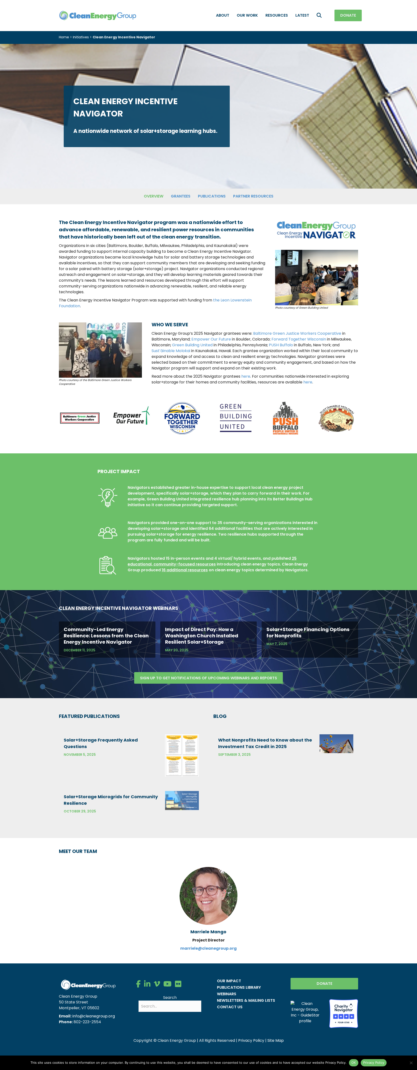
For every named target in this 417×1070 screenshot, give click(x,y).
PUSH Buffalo (281, 345)
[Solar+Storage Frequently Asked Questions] (182, 755)
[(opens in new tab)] (80, 418)
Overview (153, 196)
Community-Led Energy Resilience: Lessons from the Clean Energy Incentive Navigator (106, 635)
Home (64, 37)
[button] (320, 15)
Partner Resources (253, 196)
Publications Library (239, 987)
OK (353, 1062)
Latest (302, 15)
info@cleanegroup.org (93, 1016)
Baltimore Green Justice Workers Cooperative (297, 333)
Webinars (226, 994)
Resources (276, 15)
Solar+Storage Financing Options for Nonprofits (307, 632)
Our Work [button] (247, 15)
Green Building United (192, 345)
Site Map (275, 1040)
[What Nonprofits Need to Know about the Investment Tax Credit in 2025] (336, 743)
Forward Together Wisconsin (298, 339)
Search (170, 997)
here (245, 376)
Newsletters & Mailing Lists (246, 1000)
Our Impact (229, 981)
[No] (411, 1062)
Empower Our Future (211, 339)
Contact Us (230, 1007)
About (222, 15)
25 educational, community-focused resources (212, 561)
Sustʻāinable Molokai (171, 351)
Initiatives (81, 37)
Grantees (180, 196)
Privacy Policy (251, 1040)
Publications (212, 196)
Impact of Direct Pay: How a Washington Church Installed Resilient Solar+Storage (201, 635)
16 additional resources (185, 570)
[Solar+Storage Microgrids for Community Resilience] (182, 800)
